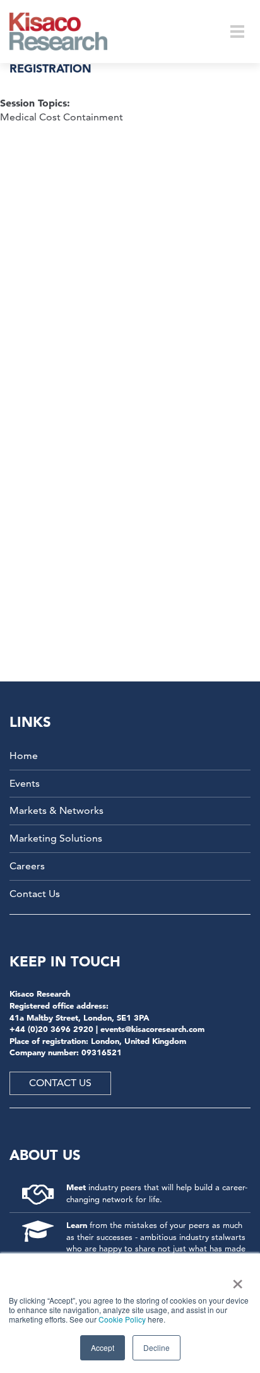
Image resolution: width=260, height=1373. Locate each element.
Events (24, 783)
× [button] (235, 1279)
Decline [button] (156, 1347)
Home (23, 756)
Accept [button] (102, 1347)
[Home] (66, 31)
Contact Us (34, 894)
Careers (27, 866)
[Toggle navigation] (237, 31)
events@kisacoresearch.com (152, 1029)
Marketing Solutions (55, 838)
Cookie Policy (122, 1319)
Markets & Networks (56, 810)
